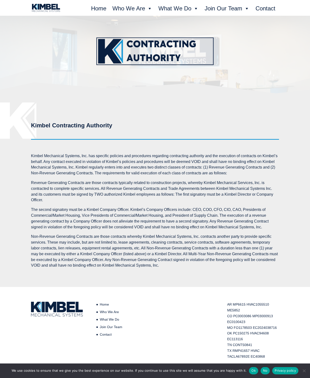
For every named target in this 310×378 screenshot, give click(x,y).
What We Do (174, 8)
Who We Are (128, 8)
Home (98, 8)
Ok (253, 370)
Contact (265, 8)
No (265, 370)
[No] (304, 370)
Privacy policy (285, 370)
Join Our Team (223, 8)
